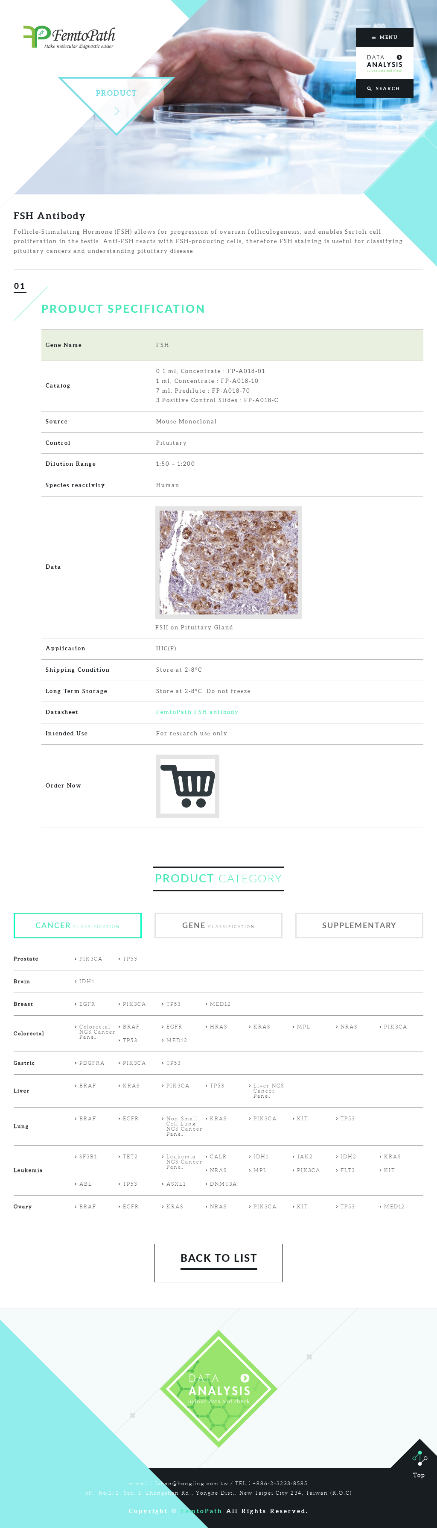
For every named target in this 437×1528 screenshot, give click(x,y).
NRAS (349, 1026)
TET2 (130, 1156)
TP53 (130, 958)
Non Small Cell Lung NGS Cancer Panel (184, 1126)
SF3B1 (88, 1156)
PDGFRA (92, 1063)
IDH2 (349, 1156)
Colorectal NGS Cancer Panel (97, 1032)
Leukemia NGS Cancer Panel (184, 1162)
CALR (218, 1156)
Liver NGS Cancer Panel (268, 1091)
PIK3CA (91, 958)
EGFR (87, 1004)
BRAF (131, 1026)
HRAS (218, 1026)
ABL (85, 1184)
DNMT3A (223, 1184)
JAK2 (305, 1156)
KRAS (262, 1026)
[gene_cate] (218, 936)
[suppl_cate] (359, 936)
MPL (304, 1026)
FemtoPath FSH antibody (197, 712)
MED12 (220, 1004)
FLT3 (348, 1170)
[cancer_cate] (78, 936)
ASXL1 (176, 1184)
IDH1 (87, 981)
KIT (302, 1118)
